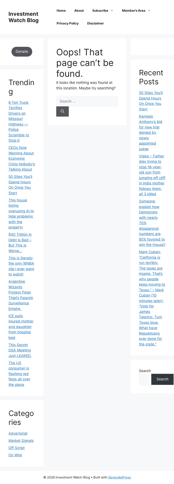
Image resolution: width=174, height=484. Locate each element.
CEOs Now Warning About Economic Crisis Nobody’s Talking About (21, 158)
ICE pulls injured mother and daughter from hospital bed (20, 327)
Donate (22, 51)
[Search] (62, 111)
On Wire (15, 455)
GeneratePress (119, 477)
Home (61, 11)
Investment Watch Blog (23, 17)
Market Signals (21, 440)
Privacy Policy (68, 23)
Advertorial (17, 433)
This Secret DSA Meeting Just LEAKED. (19, 350)
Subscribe (100, 11)
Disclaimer (95, 23)
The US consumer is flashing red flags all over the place (19, 374)
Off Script (16, 448)
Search (145, 371)
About (79, 11)
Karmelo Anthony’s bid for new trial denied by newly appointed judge (150, 132)
